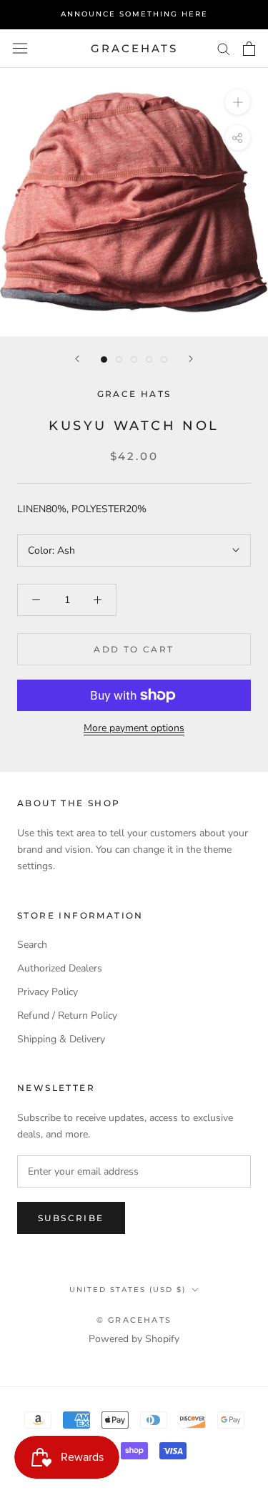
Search (32, 944)
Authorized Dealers (59, 968)
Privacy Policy (47, 992)
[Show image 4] (149, 359)
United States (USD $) (127, 1289)
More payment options (134, 728)
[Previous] (77, 359)
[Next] (191, 359)
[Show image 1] (104, 359)
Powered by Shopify (134, 1339)
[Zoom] (237, 101)
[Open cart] (249, 48)
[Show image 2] (119, 359)
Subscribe (71, 1218)
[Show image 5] (164, 359)
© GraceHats (134, 1320)
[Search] (223, 48)
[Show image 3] (134, 359)
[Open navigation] (20, 48)
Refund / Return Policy (67, 1015)
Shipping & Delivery (61, 1039)
